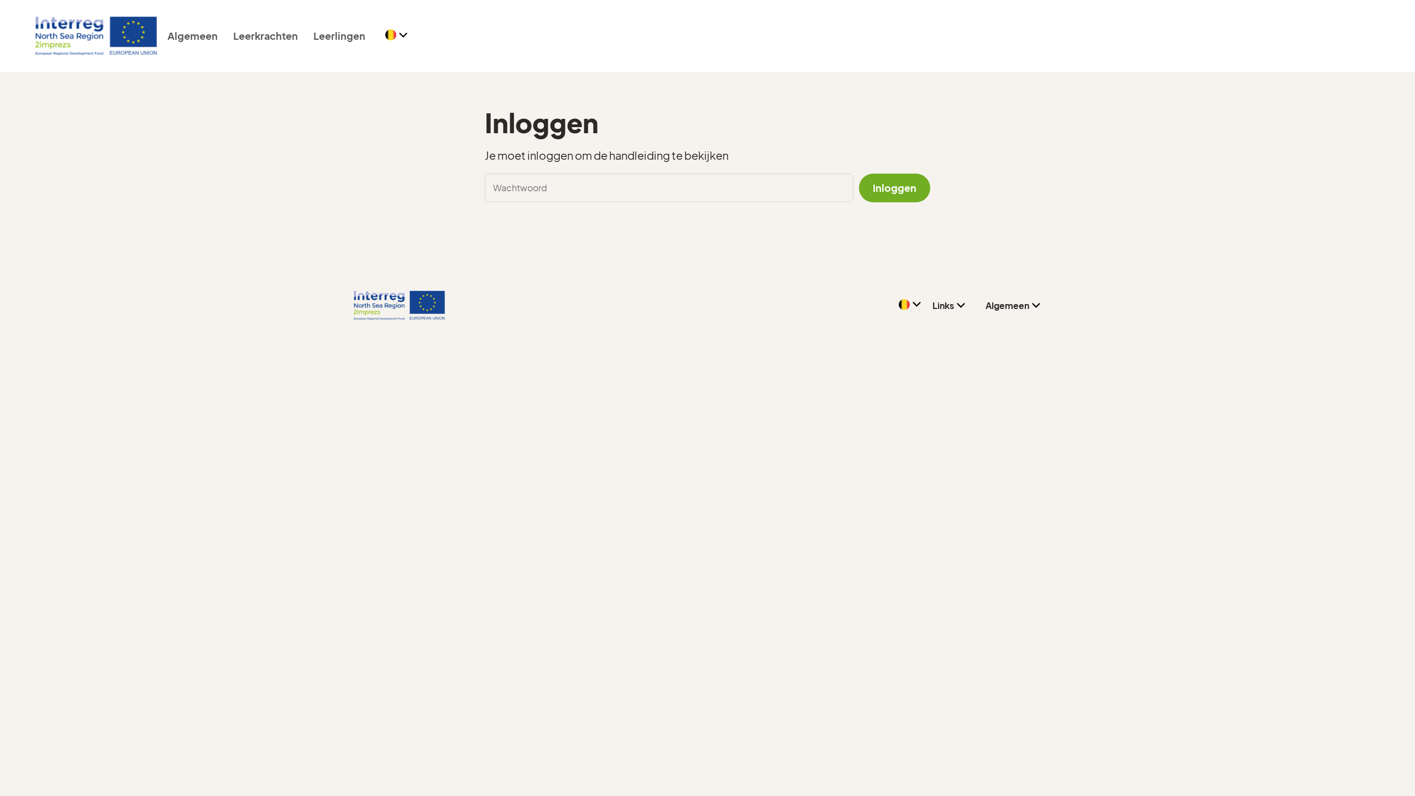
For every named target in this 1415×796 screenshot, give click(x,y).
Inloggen (894, 187)
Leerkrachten (265, 35)
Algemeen (192, 35)
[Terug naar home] (96, 36)
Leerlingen (339, 35)
